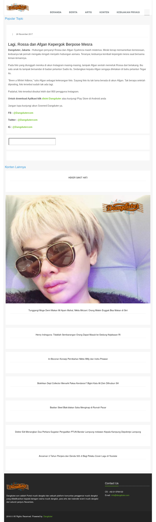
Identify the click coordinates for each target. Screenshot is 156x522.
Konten (104, 12)
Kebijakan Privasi (128, 12)
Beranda (55, 12)
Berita (73, 12)
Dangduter (47, 516)
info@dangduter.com (120, 495)
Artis (88, 12)
